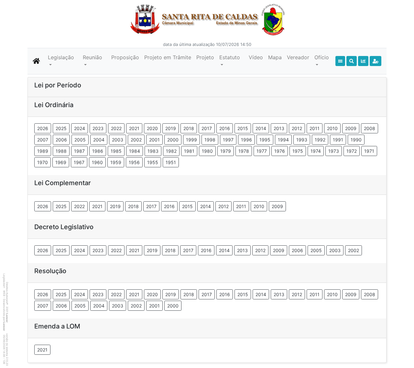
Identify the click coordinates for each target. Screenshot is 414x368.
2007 (42, 139)
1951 (171, 162)
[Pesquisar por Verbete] (351, 61)
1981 (189, 151)
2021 (134, 128)
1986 (97, 151)
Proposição (125, 57)
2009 (350, 128)
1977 (261, 151)
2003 (117, 139)
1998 (209, 139)
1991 (338, 139)
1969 (60, 162)
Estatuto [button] (229, 57)
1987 (79, 151)
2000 (173, 139)
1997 (228, 139)
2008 (369, 128)
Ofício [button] (321, 57)
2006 (61, 139)
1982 (171, 151)
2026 (42, 128)
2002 (136, 139)
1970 (42, 162)
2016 (224, 128)
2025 (61, 128)
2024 (79, 128)
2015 (242, 128)
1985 (116, 151)
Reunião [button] (92, 57)
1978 (243, 151)
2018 (188, 128)
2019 (170, 128)
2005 (80, 139)
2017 (207, 128)
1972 (351, 151)
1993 (301, 139)
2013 (279, 128)
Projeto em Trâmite (167, 57)
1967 (79, 162)
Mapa (275, 57)
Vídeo (256, 57)
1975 (297, 151)
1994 (283, 139)
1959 (115, 162)
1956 (134, 162)
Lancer (7, 317)
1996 (246, 139)
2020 (152, 128)
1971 (369, 151)
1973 (333, 151)
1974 (315, 151)
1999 (191, 139)
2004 (98, 139)
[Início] (340, 61)
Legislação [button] (61, 57)
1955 (152, 162)
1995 (264, 139)
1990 (356, 139)
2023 (98, 128)
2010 (332, 128)
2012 (297, 128)
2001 (154, 139)
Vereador (298, 57)
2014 (261, 128)
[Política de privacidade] (375, 61)
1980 (207, 151)
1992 (320, 139)
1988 (61, 151)
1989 (42, 151)
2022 (116, 128)
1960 (97, 162)
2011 (315, 128)
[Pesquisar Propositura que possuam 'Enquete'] (363, 61)
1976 (279, 151)
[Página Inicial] (36, 61)
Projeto (205, 57)
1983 (152, 151)
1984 (134, 151)
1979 (225, 151)
